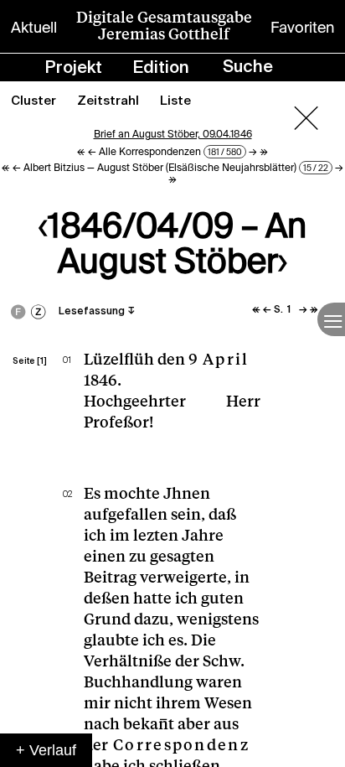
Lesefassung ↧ (97, 312)
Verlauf (52, 750)
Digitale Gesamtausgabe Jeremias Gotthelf (164, 26)
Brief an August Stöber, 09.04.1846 (173, 134)
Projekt (73, 68)
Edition (161, 68)
